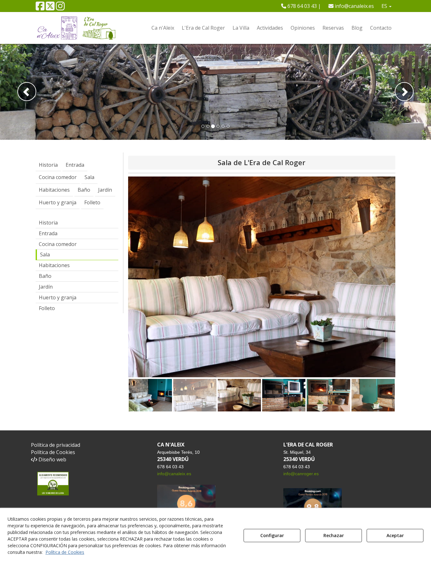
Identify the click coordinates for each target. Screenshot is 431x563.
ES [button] (384, 6)
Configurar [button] (272, 535)
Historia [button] (48, 222)
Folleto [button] (47, 308)
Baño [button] (45, 276)
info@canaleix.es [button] (354, 6)
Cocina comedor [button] (58, 244)
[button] (40, 7)
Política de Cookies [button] (53, 452)
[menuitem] (301, 6)
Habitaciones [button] (54, 265)
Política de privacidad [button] (55, 444)
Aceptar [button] (395, 535)
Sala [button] (45, 254)
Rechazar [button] (333, 535)
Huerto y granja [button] (57, 297)
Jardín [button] (46, 286)
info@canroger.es (301, 473)
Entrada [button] (48, 233)
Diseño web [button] (51, 459)
